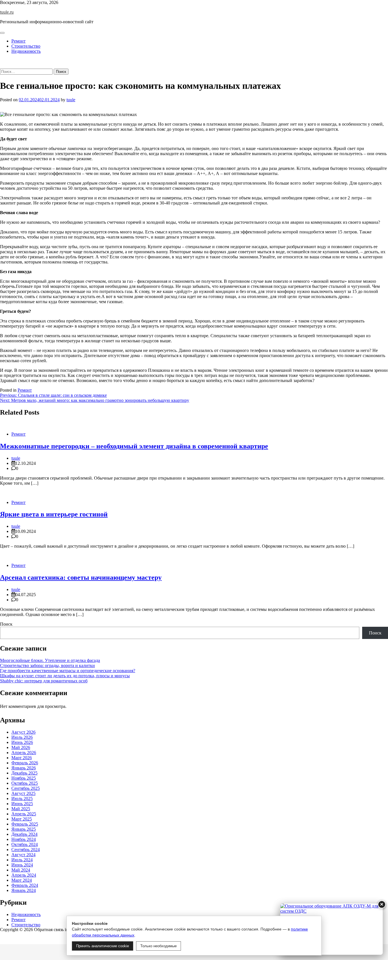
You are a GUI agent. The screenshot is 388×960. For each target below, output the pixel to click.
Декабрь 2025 (24, 773)
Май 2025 (20, 808)
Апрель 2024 (23, 875)
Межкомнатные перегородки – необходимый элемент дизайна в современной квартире (134, 446)
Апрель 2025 (23, 813)
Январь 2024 (23, 890)
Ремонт (18, 41)
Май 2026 (20, 747)
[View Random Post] (1, 60)
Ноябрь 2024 (23, 839)
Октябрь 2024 (24, 844)
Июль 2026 (22, 737)
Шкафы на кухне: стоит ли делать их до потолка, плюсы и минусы (65, 675)
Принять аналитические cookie (102, 946)
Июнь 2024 (22, 864)
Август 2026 (23, 732)
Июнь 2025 (22, 803)
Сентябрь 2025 (25, 788)
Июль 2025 (22, 798)
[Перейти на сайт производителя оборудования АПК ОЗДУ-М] (331, 929)
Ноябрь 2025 (23, 778)
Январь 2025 (23, 829)
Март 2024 (21, 880)
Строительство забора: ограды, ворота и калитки (47, 665)
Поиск (6, 624)
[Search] (1, 66)
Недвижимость (26, 51)
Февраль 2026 (24, 762)
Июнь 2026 (22, 742)
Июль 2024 (22, 859)
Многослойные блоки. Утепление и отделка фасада (50, 660)
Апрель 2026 (23, 752)
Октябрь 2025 (24, 783)
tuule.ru (7, 12)
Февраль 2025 (24, 824)
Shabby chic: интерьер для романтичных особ (43, 680)
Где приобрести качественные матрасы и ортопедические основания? (67, 670)
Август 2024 (23, 854)
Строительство (25, 46)
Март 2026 (21, 757)
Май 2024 (20, 870)
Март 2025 (21, 818)
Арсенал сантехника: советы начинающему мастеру (81, 577)
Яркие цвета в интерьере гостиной (54, 514)
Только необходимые (158, 946)
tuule (70, 99)
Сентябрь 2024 (25, 849)
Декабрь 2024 (24, 834)
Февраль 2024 (24, 885)
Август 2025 (23, 793)
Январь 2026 (23, 767)
